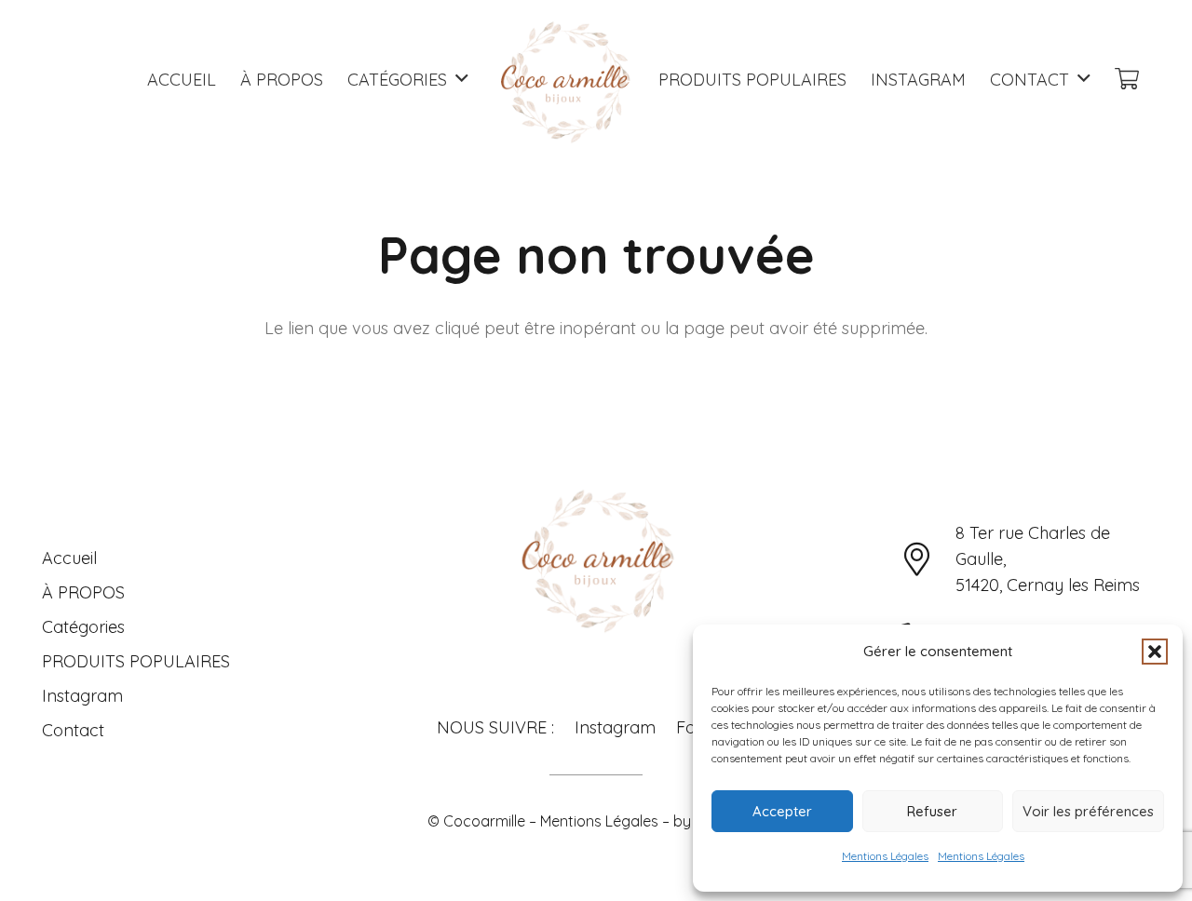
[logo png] (564, 79)
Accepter (782, 811)
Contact (73, 730)
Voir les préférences (1088, 811)
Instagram (82, 695)
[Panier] (1126, 79)
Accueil (69, 558)
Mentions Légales (885, 856)
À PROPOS (83, 592)
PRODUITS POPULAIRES (136, 661)
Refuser (932, 811)
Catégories (83, 627)
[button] (1154, 651)
